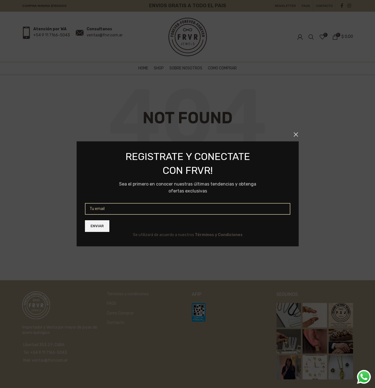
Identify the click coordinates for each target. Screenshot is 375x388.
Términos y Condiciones (218, 234)
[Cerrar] (296, 134)
